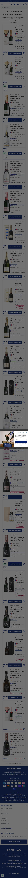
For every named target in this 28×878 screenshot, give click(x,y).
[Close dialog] (26, 432)
